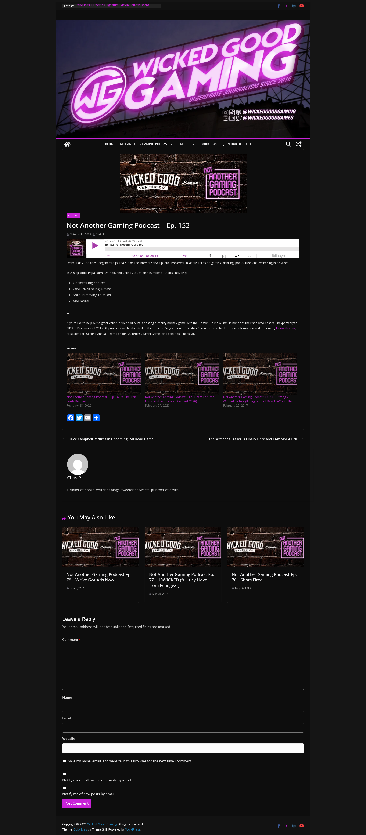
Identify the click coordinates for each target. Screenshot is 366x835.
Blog (109, 144)
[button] (171, 144)
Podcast (73, 215)
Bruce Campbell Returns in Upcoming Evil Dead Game (110, 439)
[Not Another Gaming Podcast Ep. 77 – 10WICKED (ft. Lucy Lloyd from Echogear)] (183, 530)
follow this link (285, 328)
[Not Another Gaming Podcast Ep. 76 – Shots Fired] (265, 530)
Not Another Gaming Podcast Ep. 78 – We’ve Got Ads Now (99, 577)
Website (68, 738)
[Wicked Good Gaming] (183, 23)
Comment (71, 639)
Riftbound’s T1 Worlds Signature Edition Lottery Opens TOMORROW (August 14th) (112, 8)
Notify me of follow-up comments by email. (97, 780)
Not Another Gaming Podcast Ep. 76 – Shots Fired (264, 577)
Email (66, 718)
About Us (209, 144)
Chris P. (100, 234)
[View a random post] (299, 144)
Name (67, 697)
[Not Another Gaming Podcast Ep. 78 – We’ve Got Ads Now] (100, 530)
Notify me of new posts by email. (88, 794)
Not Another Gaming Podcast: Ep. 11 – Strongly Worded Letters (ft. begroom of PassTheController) (258, 399)
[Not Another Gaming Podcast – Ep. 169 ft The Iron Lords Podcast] (104, 374)
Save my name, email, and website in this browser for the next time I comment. (130, 761)
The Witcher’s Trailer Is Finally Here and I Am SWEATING (254, 439)
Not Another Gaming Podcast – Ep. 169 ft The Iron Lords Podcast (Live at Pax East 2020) (179, 399)
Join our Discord (237, 144)
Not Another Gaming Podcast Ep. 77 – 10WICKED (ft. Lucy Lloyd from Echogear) (181, 579)
